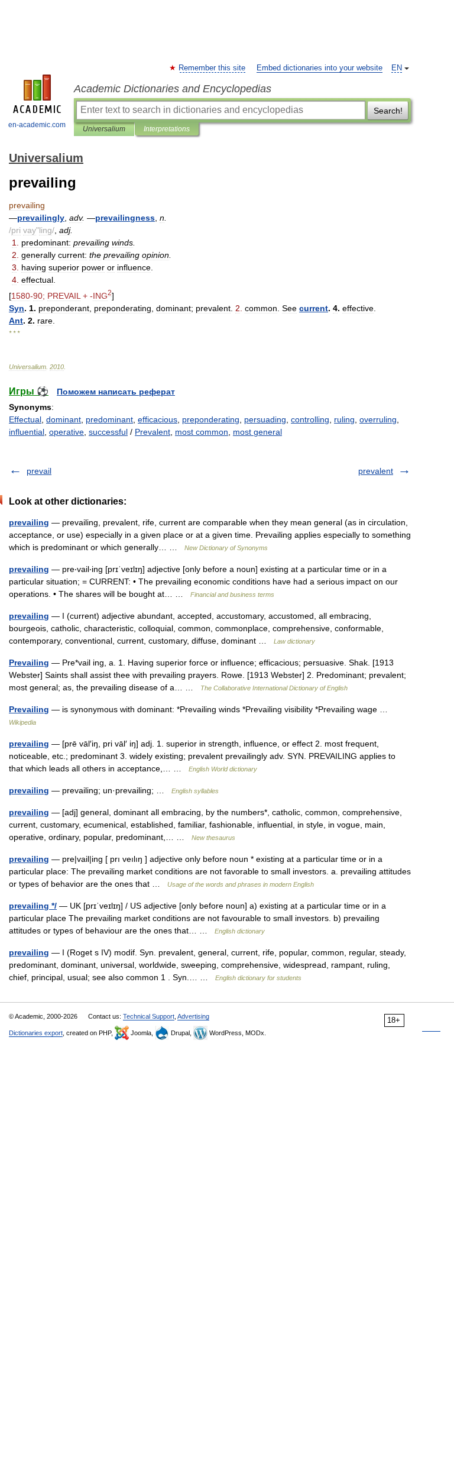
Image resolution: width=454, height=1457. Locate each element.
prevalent (375, 471)
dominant (63, 419)
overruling (378, 419)
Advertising (193, 1016)
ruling (344, 419)
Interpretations (167, 129)
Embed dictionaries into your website (319, 68)
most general (257, 432)
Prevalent (152, 432)
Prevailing (29, 662)
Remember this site (212, 68)
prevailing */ (33, 905)
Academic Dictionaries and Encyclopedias (172, 89)
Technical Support (148, 1016)
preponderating (210, 419)
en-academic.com (37, 125)
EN (396, 68)
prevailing (29, 522)
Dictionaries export (36, 1032)
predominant (109, 419)
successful (108, 432)
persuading (265, 419)
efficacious (157, 419)
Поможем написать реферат (116, 391)
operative (66, 432)
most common (201, 432)
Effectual (25, 419)
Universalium (104, 129)
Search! (388, 110)
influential (26, 432)
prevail (39, 471)
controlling (310, 419)
